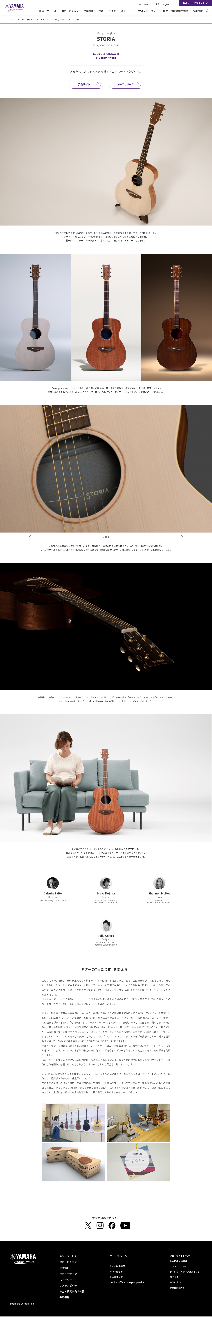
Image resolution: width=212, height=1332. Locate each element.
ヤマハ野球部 (116, 1271)
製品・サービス (68, 1256)
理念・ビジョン (68, 1262)
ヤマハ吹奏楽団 (117, 1266)
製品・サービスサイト (194, 3)
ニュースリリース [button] (124, 84)
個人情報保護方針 (178, 1260)
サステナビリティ (69, 1285)
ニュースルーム (142, 4)
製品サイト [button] (84, 84)
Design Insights (60, 19)
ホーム (12, 19)
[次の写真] (182, 536)
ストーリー (65, 1279)
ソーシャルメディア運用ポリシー (186, 1271)
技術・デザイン (27, 19)
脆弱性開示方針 (177, 1287)
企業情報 (64, 1268)
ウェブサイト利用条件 (181, 1255)
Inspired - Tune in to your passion (127, 1282)
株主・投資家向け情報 (71, 1291)
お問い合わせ (176, 1282)
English (166, 4)
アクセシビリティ (178, 1266)
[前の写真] (30, 536)
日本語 (156, 4)
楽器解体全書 (116, 1276)
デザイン (44, 19)
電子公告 (174, 1277)
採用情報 (198, 11)
